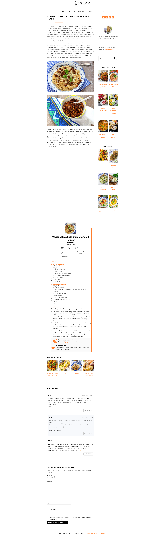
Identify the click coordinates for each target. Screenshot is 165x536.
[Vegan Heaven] (82, 7)
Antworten (88, 410)
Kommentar (51, 481)
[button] (68, 242)
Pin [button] (71, 248)
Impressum (102, 533)
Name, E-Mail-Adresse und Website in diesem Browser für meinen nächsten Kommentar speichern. (70, 518)
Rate (78, 248)
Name (49, 503)
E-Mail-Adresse (52, 509)
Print (64, 248)
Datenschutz (92, 533)
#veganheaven (83, 342)
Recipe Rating (51, 476)
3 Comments (60, 22)
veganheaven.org (109, 49)
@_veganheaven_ (69, 342)
